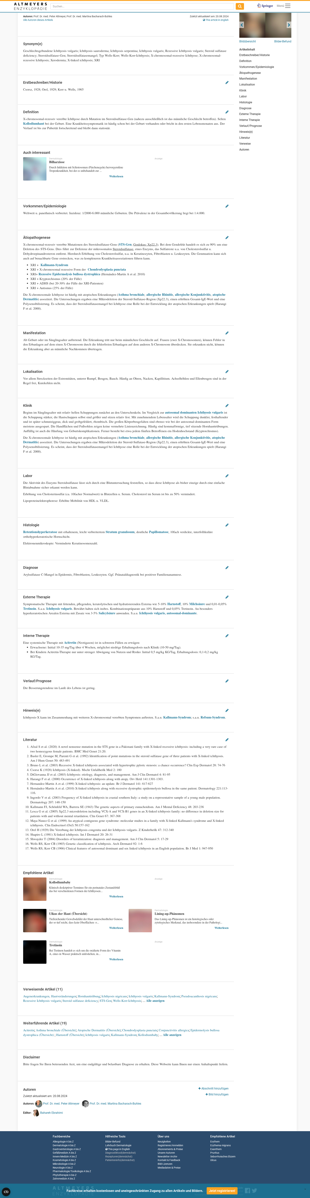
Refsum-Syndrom (213, 717)
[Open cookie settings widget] (6, 1192)
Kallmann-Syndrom (54, 264)
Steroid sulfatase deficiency (80, 1000)
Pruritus (214, 1152)
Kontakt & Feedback (169, 1160)
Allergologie (59, 1141)
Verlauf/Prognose (250, 126)
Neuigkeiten (164, 1141)
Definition (245, 61)
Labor (243, 96)
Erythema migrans (220, 1145)
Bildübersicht (247, 41)
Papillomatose (158, 531)
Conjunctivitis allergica (174, 1030)
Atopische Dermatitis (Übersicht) (99, 1030)
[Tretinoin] (34, 952)
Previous (241, 25)
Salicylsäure (107, 613)
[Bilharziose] (34, 169)
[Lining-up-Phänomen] (140, 920)
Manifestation (248, 78)
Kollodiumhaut (33, 123)
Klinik (242, 90)
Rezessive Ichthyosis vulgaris (42, 1000)
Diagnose (245, 108)
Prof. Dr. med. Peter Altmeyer (60, 1103)
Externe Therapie (249, 114)
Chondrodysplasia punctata (107, 269)
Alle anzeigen (155, 1000)
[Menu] (287, 6)
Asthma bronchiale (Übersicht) (56, 1030)
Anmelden (177, 1145)
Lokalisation (247, 84)
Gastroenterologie (63, 1149)
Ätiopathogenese (250, 73)
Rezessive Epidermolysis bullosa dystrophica (69, 274)
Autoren (244, 149)
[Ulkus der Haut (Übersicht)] (34, 920)
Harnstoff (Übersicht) (70, 1035)
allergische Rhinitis (159, 294)
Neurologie (59, 1167)
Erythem (215, 1141)
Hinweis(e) (246, 131)
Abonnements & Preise (170, 1149)
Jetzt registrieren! (222, 1191)
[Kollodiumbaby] (34, 889)
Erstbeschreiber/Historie (254, 55)
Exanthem (216, 1149)
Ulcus (213, 1160)
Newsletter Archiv (167, 1156)
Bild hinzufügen (218, 1094)
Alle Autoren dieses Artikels (38, 20)
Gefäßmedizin (60, 1152)
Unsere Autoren (166, 1152)
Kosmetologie (60, 1160)
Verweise (245, 143)
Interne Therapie (249, 120)
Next (289, 25)
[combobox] (142, 6)
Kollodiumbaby (148, 1035)
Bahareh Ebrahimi (51, 1112)
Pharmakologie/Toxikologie (68, 1171)
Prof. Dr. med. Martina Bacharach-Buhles (115, 1103)
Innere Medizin (61, 1156)
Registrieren (164, 1145)
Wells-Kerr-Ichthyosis (127, 1000)
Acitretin (70, 642)
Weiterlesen (116, 176)
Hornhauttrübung (89, 996)
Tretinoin (29, 608)
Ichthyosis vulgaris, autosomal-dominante (168, 613)
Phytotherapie (61, 1175)
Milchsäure (197, 604)
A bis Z (70, 1141)
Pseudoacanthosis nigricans (199, 996)
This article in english (217, 20)
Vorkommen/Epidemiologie (256, 67)
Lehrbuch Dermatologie (118, 1145)
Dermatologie (60, 1145)
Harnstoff (174, 604)
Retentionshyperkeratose (40, 531)
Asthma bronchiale (131, 294)
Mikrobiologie (60, 1163)
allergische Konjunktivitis (193, 294)
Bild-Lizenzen (165, 1163)
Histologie (245, 102)
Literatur (244, 137)
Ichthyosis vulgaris (59, 608)
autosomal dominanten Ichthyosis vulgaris (194, 412)
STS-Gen (125, 244)
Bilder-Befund (282, 41)
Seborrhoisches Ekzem (222, 1156)
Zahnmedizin (60, 1178)
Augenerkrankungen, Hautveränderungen (49, 996)
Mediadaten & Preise (169, 1167)
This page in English (118, 1149)
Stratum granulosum (120, 531)
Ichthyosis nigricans (114, 996)
